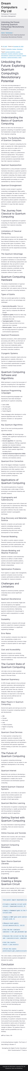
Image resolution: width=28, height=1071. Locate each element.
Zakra (13, 1068)
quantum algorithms (10, 51)
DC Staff (5, 46)
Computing (9, 49)
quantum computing (13, 53)
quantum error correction (15, 55)
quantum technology (12, 57)
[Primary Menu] (25, 9)
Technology (20, 49)
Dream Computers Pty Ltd (9, 7)
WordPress (19, 1068)
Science (14, 49)
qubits (19, 57)
